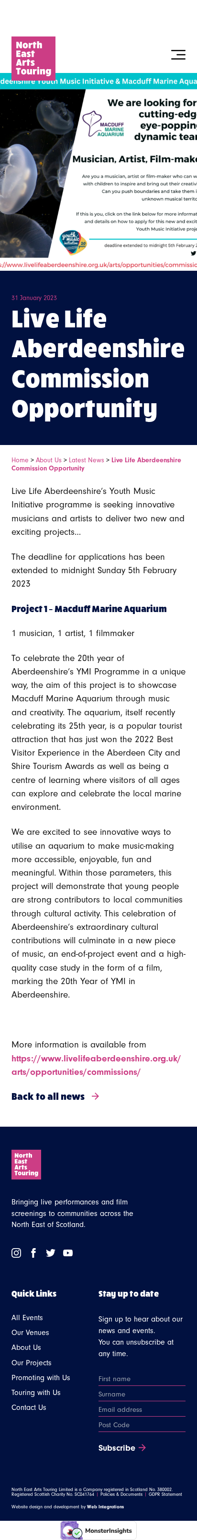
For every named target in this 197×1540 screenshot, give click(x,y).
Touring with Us (36, 1392)
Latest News (86, 460)
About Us (49, 460)
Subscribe (116, 1448)
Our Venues (30, 1332)
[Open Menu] (178, 55)
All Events (27, 1317)
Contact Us (28, 1407)
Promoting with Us (40, 1377)
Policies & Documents (121, 1494)
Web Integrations (105, 1507)
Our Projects (31, 1363)
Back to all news (48, 1096)
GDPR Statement (165, 1494)
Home (20, 460)
